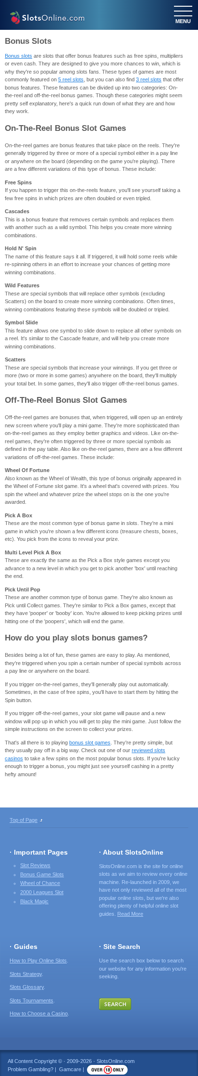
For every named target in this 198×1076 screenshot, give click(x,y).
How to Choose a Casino (39, 1013)
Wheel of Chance (40, 883)
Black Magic (34, 901)
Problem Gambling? (30, 1069)
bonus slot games (90, 742)
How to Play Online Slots (38, 960)
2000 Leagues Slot (41, 892)
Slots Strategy (26, 974)
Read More (130, 914)
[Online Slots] (47, 18)
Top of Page (23, 820)
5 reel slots (71, 79)
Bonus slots (18, 56)
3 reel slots (148, 79)
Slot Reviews (35, 865)
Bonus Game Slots (42, 874)
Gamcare (70, 1069)
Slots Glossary (27, 987)
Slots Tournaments (31, 1000)
